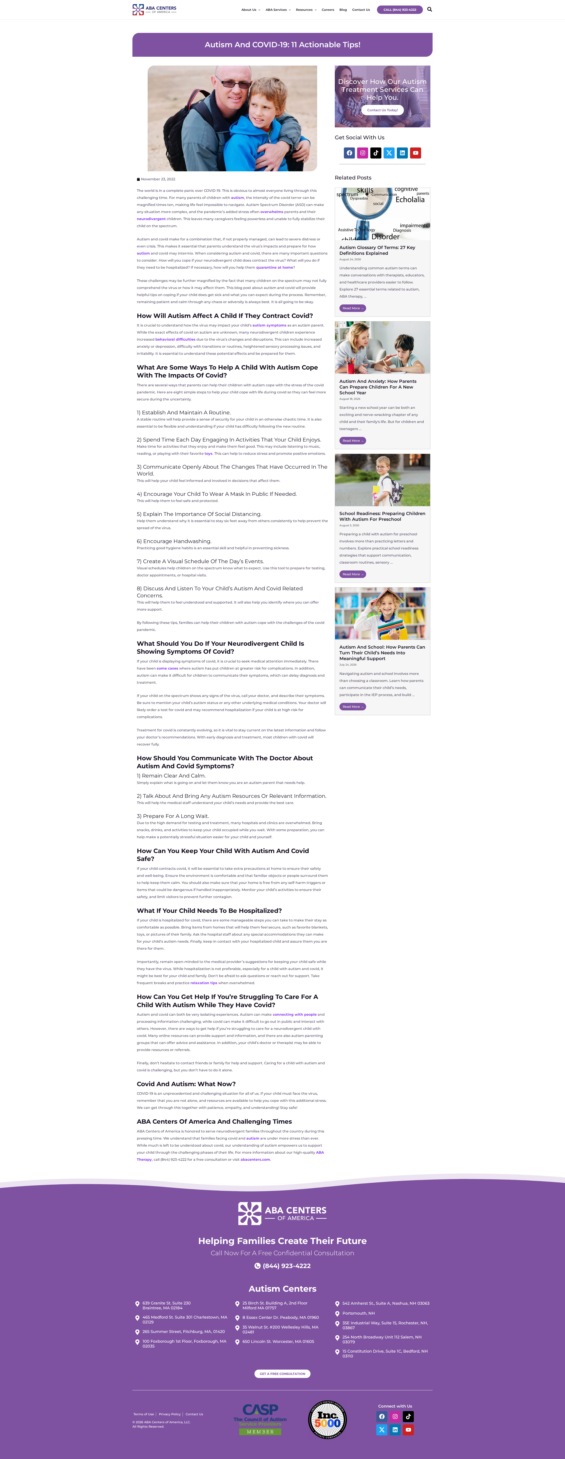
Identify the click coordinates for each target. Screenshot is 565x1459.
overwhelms (271, 212)
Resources (304, 10)
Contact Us (361, 10)
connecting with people (295, 1014)
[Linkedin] (395, 1429)
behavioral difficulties (175, 339)
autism (237, 198)
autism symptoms (269, 325)
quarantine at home (274, 267)
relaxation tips (203, 983)
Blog (343, 10)
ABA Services (276, 10)
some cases (167, 668)
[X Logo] (381, 1429)
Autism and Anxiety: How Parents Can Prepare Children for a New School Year (377, 387)
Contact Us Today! (382, 110)
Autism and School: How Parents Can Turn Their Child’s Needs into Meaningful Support (382, 652)
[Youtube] (408, 1429)
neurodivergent (151, 219)
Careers (328, 10)
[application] (258, 9)
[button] (400, 10)
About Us (248, 10)
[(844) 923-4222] (282, 1266)
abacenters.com (255, 1159)
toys (209, 453)
